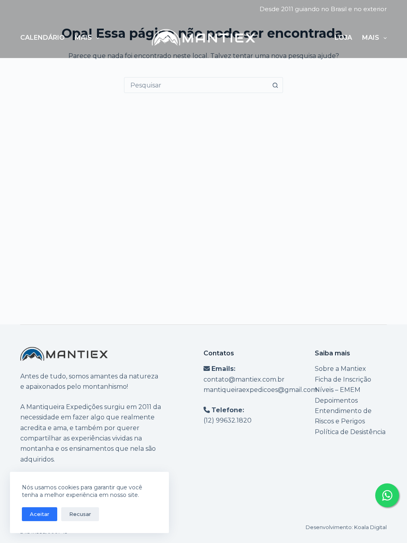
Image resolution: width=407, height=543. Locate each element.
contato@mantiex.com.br (244, 379)
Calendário (42, 37)
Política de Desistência (350, 432)
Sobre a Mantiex (340, 368)
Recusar (80, 514)
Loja (343, 37)
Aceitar (39, 514)
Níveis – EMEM (337, 390)
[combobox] (195, 85)
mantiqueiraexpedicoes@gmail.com (260, 390)
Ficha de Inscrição (343, 379)
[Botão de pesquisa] (275, 85)
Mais (83, 37)
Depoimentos (336, 400)
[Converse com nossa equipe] (387, 495)
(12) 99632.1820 (228, 420)
